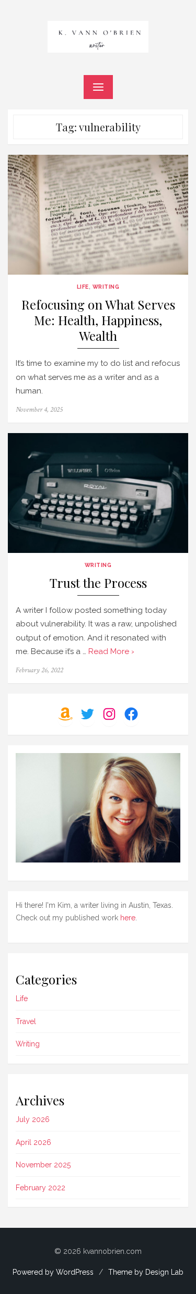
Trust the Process (98, 583)
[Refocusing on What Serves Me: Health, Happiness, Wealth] (98, 215)
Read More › (111, 651)
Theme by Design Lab (145, 1272)
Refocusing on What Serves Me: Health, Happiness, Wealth (98, 320)
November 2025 (43, 1165)
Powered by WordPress (53, 1272)
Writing (106, 287)
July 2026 (33, 1119)
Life (83, 287)
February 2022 (40, 1188)
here (127, 918)
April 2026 (33, 1142)
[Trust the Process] (98, 493)
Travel (26, 1021)
